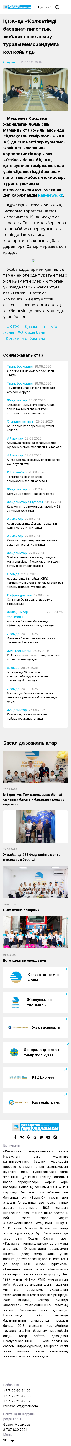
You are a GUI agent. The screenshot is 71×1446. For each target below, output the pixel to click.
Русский (44, 7)
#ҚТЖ (13, 326)
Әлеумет (10, 62)
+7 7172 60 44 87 (17, 1401)
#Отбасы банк (31, 332)
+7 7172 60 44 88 (17, 1396)
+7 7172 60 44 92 (16, 1391)
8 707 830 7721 (15, 1430)
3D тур (8, 1440)
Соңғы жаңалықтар (23, 355)
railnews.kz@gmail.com (20, 1406)
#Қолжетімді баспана (24, 338)
